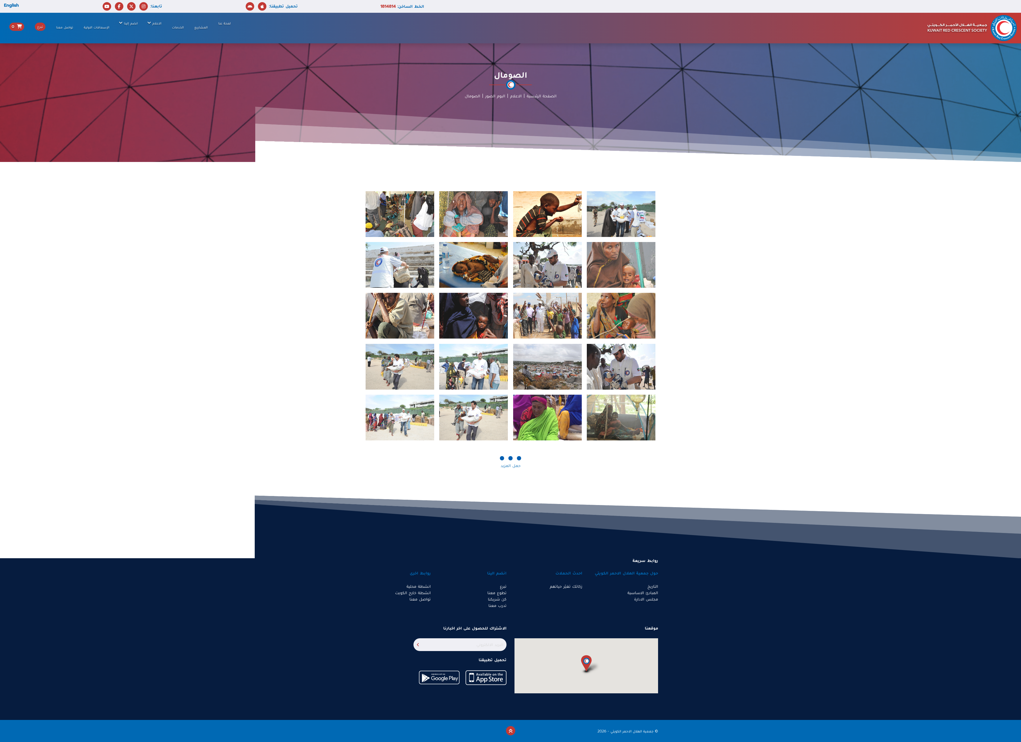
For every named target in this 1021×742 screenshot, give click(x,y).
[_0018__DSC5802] (400, 315)
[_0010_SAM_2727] (400, 264)
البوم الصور (495, 96)
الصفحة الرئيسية (541, 96)
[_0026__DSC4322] (473, 214)
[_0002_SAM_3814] (400, 366)
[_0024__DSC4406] (621, 417)
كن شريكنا (497, 599)
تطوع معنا (497, 593)
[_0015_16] (547, 417)
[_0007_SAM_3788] (473, 366)
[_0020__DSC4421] (621, 315)
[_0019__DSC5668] (547, 214)
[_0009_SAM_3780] (621, 214)
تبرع (503, 586)
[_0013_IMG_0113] (547, 264)
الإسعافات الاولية (96, 27)
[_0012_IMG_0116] (621, 366)
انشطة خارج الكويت (413, 593)
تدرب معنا (497, 605)
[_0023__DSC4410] (473, 264)
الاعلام (156, 23)
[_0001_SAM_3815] (473, 417)
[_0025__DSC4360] (473, 315)
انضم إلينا (131, 23)
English (11, 5)
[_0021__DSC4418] (621, 264)
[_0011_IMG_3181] (547, 315)
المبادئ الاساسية (642, 593)
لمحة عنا (224, 23)
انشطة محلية (419, 586)
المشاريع (201, 27)
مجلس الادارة (646, 599)
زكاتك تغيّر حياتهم (566, 586)
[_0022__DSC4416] (400, 214)
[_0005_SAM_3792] (400, 417)
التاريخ (652, 586)
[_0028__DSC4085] (547, 366)
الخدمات (178, 27)
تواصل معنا (64, 27)
